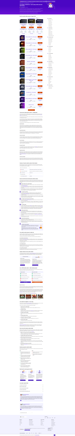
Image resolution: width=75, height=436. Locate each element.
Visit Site (31, 27)
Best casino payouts (50, 38)
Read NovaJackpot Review (40, 100)
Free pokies (50, 54)
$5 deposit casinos (50, 33)
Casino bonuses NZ (30, 423)
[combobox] (26, 412)
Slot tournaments (50, 26)
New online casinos (50, 39)
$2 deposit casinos (50, 32)
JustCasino (42, 422)
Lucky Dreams (42, 423)
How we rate (21, 423)
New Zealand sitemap (53, 422)
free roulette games (33, 293)
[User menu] (54, 1)
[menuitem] (30, 1)
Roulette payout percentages (23, 324)
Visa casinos (50, 75)
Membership (21, 422)
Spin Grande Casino (42, 421)
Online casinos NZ (30, 420)
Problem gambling (53, 423)
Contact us (21, 420)
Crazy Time (50, 48)
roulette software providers (26, 193)
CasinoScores (50, 47)
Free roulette (50, 55)
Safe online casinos (50, 41)
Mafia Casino (50, 82)
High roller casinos (50, 40)
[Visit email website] (20, 400)
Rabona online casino (25, 186)
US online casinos (50, 88)
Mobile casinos (50, 42)
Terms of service (52, 420)
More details (31, 33)
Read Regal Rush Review (40, 38)
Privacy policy (52, 421)
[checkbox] (24, 295)
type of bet (32, 310)
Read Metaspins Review (40, 106)
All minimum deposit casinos (51, 35)
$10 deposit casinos (50, 34)
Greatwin (36, 146)
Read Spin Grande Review (40, 44)
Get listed (20, 421)
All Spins (41, 420)
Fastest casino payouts (31, 421)
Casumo (31, 205)
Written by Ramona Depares (26, 394)
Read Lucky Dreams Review (40, 88)
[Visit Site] (31, 26)
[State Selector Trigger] (53, 1)
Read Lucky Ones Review (40, 69)
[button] (31, 385)
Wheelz (49, 83)
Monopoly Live (50, 49)
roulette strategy (26, 344)
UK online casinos (50, 87)
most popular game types (24, 185)
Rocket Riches (50, 81)
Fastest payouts (50, 25)
